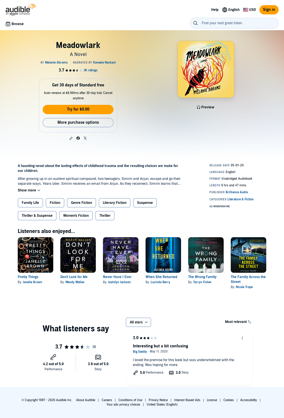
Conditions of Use (130, 400)
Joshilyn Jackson (119, 282)
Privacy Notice (158, 400)
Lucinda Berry (160, 282)
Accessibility (248, 400)
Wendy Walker (75, 282)
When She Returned (161, 277)
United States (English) (162, 404)
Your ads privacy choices (123, 404)
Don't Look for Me (74, 277)
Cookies (228, 400)
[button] (71, 138)
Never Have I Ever (117, 277)
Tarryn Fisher (202, 282)
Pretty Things (28, 277)
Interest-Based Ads (187, 400)
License (212, 400)
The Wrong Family (202, 277)
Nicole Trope (244, 287)
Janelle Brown (32, 282)
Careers (107, 400)
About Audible (85, 400)
